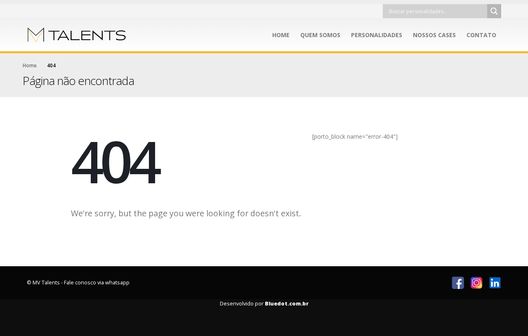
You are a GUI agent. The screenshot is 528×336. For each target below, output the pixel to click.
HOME (281, 35)
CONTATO (481, 35)
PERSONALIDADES (376, 35)
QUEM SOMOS (320, 35)
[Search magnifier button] (494, 11)
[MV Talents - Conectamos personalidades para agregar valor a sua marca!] (78, 34)
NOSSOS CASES (434, 35)
